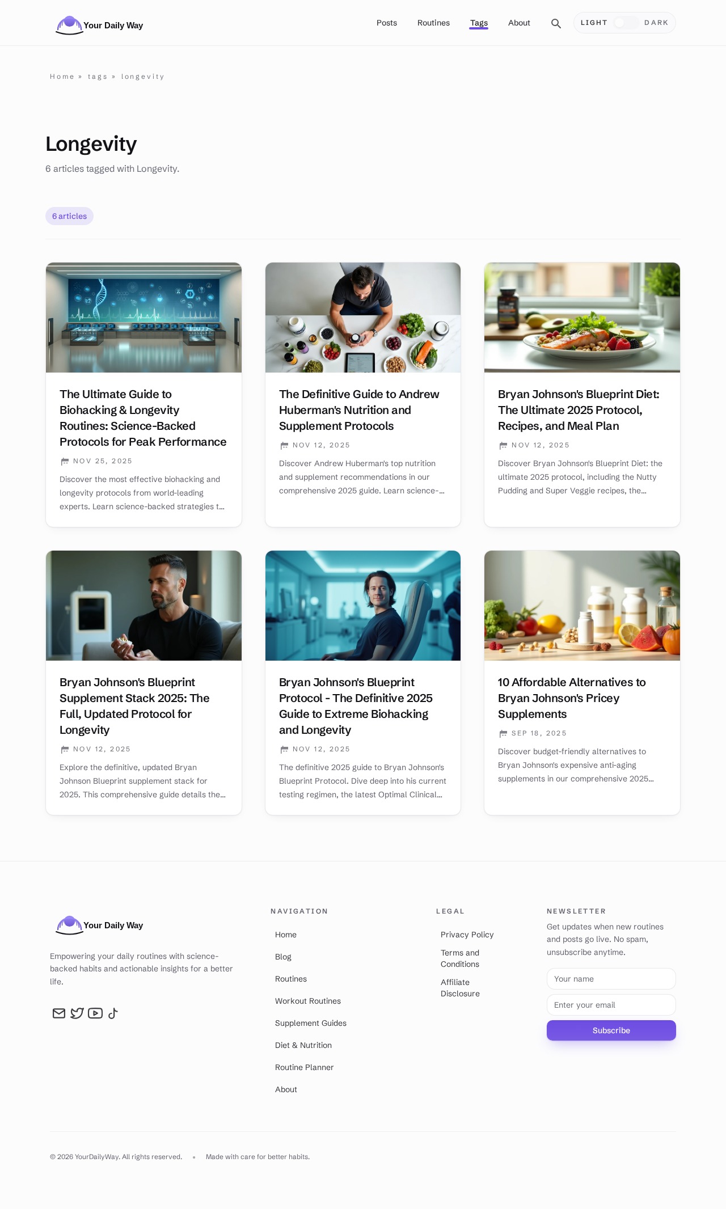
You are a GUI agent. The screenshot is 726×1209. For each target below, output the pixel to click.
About (519, 23)
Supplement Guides (311, 1023)
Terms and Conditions (460, 958)
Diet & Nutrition (303, 1045)
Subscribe (611, 1030)
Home (62, 76)
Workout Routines (308, 1001)
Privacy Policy (467, 934)
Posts (387, 23)
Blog (283, 957)
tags (98, 76)
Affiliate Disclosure (460, 988)
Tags (479, 23)
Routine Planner (304, 1067)
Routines (433, 23)
